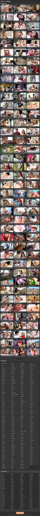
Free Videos (5, 1)
